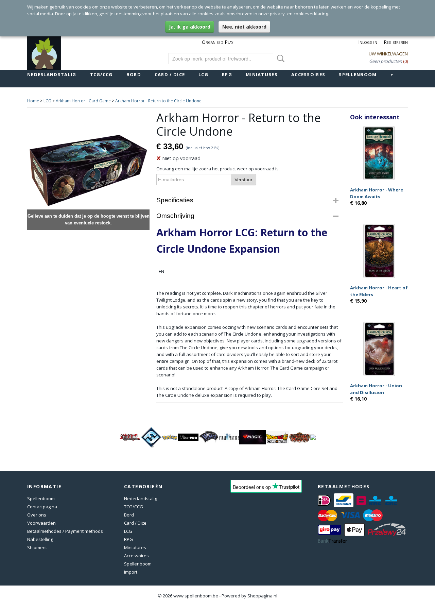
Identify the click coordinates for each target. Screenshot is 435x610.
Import (130, 572)
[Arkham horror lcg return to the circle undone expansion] (88, 170)
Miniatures (262, 74)
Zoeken (279, 58)
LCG (203, 74)
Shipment (37, 547)
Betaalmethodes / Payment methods (65, 531)
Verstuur (243, 179)
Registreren (396, 42)
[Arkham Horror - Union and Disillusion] (379, 349)
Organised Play (217, 42)
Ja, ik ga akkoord (189, 26)
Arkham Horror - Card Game (83, 101)
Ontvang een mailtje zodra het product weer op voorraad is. (218, 169)
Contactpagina (42, 507)
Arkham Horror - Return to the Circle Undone (158, 101)
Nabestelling (40, 539)
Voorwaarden (41, 523)
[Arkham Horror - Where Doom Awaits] (379, 153)
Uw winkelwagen (388, 54)
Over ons (36, 515)
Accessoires (308, 74)
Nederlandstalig (51, 74)
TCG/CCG (101, 74)
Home (33, 101)
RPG (227, 74)
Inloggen (367, 42)
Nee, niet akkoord (244, 26)
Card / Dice (170, 74)
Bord (133, 74)
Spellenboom (358, 74)
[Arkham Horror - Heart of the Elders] (379, 251)
